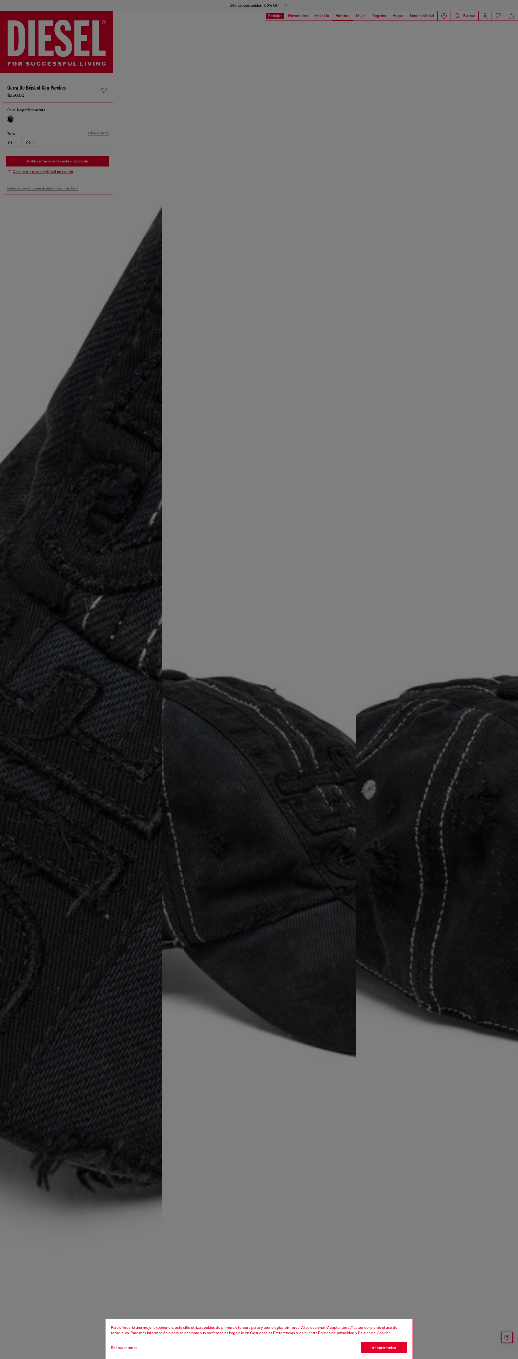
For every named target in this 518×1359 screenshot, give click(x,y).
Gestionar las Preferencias (272, 1333)
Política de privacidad (336, 1333)
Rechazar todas (124, 1348)
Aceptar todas (384, 1348)
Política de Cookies (374, 1333)
